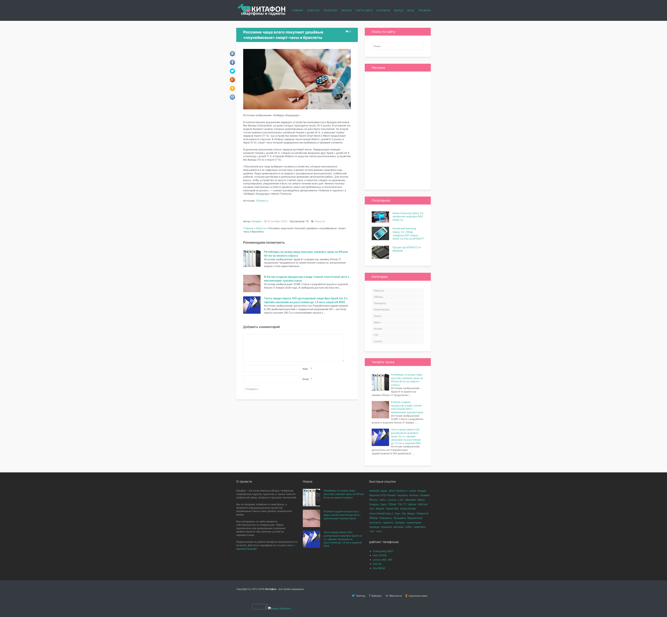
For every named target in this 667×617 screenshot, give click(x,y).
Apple (384, 490)
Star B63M (379, 568)
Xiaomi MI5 (392, 508)
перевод (374, 526)
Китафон (257, 221)
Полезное (330, 10)
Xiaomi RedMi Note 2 (381, 513)
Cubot (412, 490)
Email (307, 379)
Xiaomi (377, 315)
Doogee (421, 490)
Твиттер (360, 595)
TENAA (392, 504)
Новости (313, 10)
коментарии (414, 522)
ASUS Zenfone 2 (398, 490)
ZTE (376, 334)
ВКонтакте (395, 595)
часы (379, 531)
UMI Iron (422, 504)
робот (408, 526)
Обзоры (346, 10)
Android (374, 490)
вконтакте (375, 522)
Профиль (424, 10)
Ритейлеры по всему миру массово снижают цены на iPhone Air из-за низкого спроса (344, 494)
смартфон (420, 526)
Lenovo (378, 341)
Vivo (371, 508)
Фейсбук (376, 595)
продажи (386, 526)
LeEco (382, 499)
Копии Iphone (381, 309)
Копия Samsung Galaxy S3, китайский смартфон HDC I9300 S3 (408, 216)
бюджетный (414, 517)
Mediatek (410, 499)
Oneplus (374, 504)
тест (371, 531)
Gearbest (402, 495)
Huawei (378, 328)
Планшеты (380, 303)
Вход (410, 10)
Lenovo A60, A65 (383, 559)
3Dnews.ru (262, 200)
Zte (404, 513)
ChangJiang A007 (383, 551)
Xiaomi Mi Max (408, 508)
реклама (398, 526)
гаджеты (388, 522)
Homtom (414, 495)
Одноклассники (417, 595)
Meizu (377, 322)
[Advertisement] (398, 130)
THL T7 (402, 504)
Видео (411, 513)
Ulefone (412, 504)
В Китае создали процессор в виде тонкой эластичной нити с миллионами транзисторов (342, 515)
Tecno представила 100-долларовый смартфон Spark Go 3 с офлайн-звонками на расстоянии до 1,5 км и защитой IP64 (343, 539)
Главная (297, 10)
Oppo (383, 504)
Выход (398, 10)
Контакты (383, 10)
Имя (307, 368)
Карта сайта (364, 10)
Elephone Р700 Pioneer (382, 495)
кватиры (400, 522)
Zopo (397, 513)
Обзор (373, 518)
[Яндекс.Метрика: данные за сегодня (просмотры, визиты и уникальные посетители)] (279, 608)
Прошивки (399, 517)
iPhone (373, 499)
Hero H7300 (380, 555)
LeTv (401, 499)
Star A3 (377, 563)
